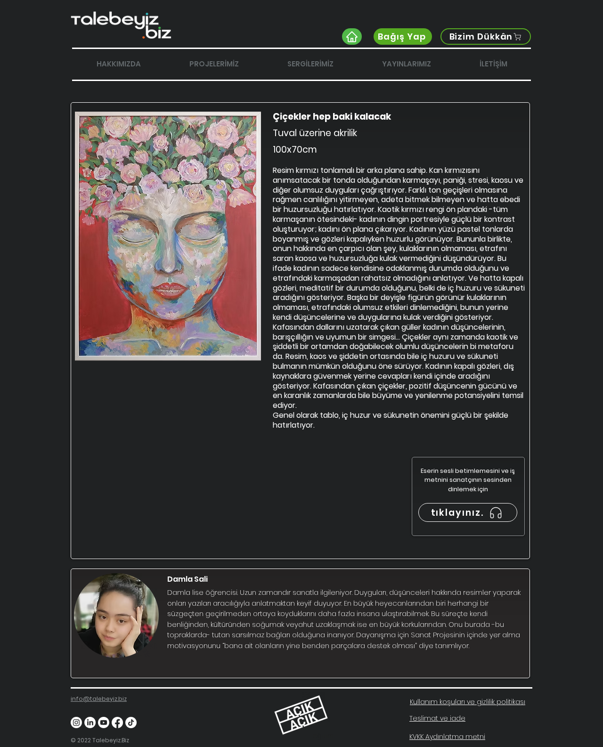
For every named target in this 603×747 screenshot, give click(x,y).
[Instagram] (76, 722)
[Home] (352, 36)
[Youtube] (103, 722)
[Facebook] (117, 722)
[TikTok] (131, 722)
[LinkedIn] (90, 722)
